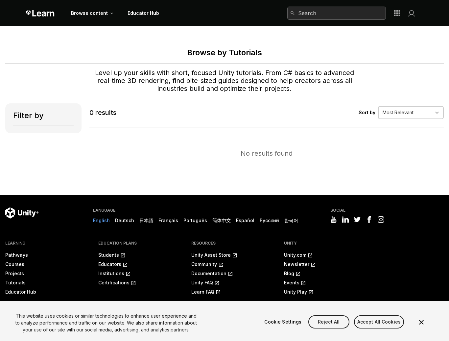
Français (168, 220)
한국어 (291, 220)
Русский (269, 220)
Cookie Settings (282, 322)
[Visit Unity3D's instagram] (381, 219)
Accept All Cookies (379, 322)
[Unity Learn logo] (40, 13)
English (101, 220)
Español (245, 220)
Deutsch (124, 220)
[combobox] (336, 13)
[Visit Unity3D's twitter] (357, 219)
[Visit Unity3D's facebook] (369, 219)
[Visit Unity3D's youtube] (333, 219)
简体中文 (221, 220)
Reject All (329, 322)
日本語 (146, 220)
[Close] (421, 322)
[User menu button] (411, 13)
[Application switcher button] (397, 13)
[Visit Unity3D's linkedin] (345, 219)
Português (195, 220)
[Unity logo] (21, 213)
